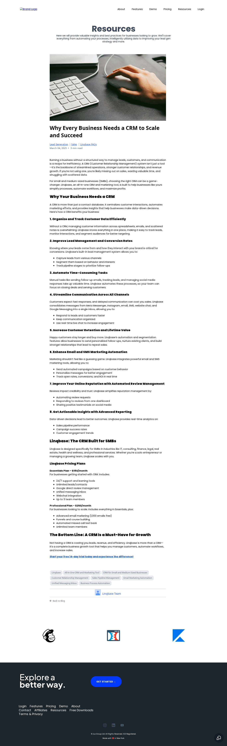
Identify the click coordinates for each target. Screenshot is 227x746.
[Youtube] (122, 725)
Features (137, 9)
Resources (184, 9)
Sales (74, 144)
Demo (153, 9)
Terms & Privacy (31, 714)
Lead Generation (59, 144)
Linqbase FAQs (88, 144)
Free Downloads (81, 710)
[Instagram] (105, 725)
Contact (25, 710)
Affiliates (40, 710)
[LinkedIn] (113, 725)
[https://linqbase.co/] (28, 9)
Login (201, 9)
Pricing (167, 9)
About (121, 9)
